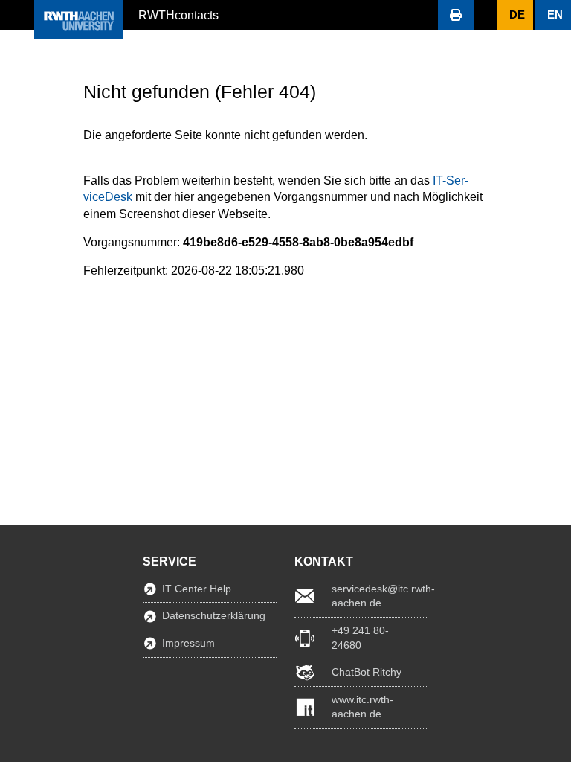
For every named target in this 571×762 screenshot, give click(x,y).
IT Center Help (196, 589)
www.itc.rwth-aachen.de (362, 707)
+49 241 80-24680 (360, 637)
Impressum (188, 643)
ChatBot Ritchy (366, 672)
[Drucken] (456, 15)
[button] (17, 15)
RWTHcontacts (178, 14)
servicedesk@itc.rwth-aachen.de (380, 596)
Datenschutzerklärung (213, 615)
